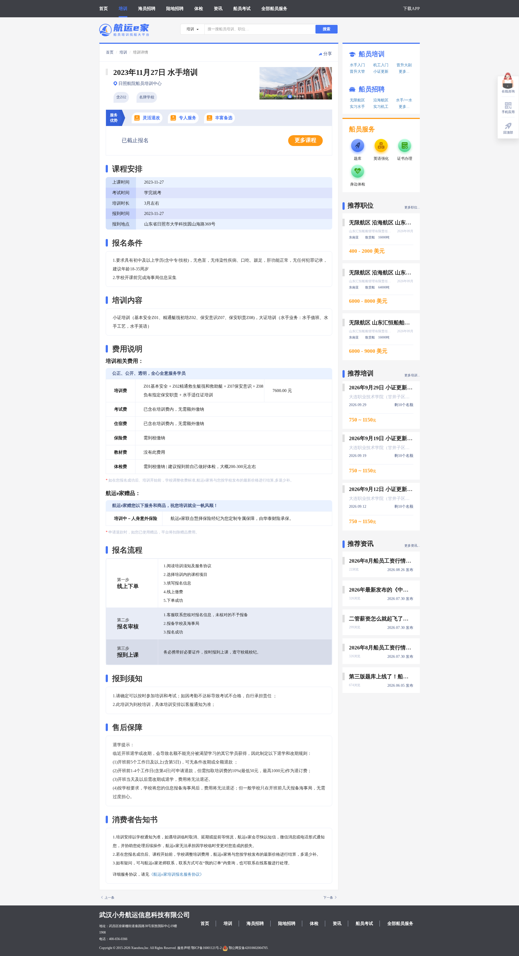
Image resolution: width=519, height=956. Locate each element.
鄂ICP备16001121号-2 (206, 948)
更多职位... (412, 207)
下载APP (411, 8)
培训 (123, 8)
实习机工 (380, 107)
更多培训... (412, 375)
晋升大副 (404, 65)
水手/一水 (404, 100)
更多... (404, 71)
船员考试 (242, 8)
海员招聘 (146, 8)
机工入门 (380, 65)
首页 (103, 8)
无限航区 (357, 100)
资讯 (218, 8)
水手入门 (357, 65)
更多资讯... (412, 545)
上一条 (109, 897)
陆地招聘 (175, 8)
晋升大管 (357, 71)
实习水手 (357, 107)
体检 (198, 8)
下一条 (328, 897)
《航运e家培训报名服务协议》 (176, 874)
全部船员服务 (274, 8)
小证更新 (380, 71)
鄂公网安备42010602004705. (248, 948)
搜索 (326, 29)
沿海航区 (380, 100)
